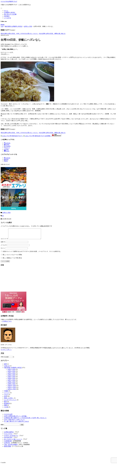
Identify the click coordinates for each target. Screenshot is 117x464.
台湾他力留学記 (9, 432)
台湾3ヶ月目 (11, 373)
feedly (7, 159)
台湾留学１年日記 (9, 12)
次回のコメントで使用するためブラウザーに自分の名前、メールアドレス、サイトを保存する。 (32, 251)
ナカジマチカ (8, 433)
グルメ (6, 394)
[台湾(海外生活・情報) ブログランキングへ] (56, 136)
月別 (2, 357)
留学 (5, 364)
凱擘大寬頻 (7, 446)
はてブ (7, 147)
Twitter (7, 144)
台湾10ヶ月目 (12, 385)
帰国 (5, 405)
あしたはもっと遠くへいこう (13, 439)
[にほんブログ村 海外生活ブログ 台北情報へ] (37, 136)
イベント (7, 392)
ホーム (6, 10)
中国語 (6, 391)
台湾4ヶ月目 (11, 374)
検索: (2, 424)
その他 (6, 407)
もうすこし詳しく (6, 349)
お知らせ (7, 366)
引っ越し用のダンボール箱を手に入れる (16, 421)
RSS (6, 161)
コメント (4, 238)
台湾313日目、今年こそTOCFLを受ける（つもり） (20, 33)
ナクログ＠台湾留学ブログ (9, 1)
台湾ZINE (7, 442)
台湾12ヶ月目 (12, 389)
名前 (3, 242)
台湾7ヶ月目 (11, 380)
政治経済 (7, 403)
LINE (7, 149)
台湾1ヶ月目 (11, 369)
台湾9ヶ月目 (11, 383)
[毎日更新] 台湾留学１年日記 (13, 26)
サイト (3, 248)
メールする (7, 18)
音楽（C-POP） (9, 398)
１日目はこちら (7, 321)
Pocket (7, 151)
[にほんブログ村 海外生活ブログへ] (12, 136)
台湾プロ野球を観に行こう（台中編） (15, 416)
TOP (2, 26)
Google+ (8, 146)
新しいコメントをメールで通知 (12, 254)
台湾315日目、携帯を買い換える (52, 33)
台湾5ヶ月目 (11, 376)
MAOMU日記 (8, 437)
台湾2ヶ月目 (11, 371)
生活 (5, 396)
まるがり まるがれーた (11, 435)
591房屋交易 (8, 441)
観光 (5, 401)
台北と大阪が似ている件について (14, 419)
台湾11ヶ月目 (28, 26)
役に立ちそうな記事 (10, 14)
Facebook (8, 143)
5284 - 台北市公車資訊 (11, 444)
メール (4, 245)
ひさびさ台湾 (8, 414)
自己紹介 (7, 16)
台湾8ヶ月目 (11, 382)
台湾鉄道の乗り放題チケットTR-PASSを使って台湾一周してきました (25, 418)
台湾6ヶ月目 (11, 378)
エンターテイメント (10, 400)
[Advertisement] (58, 280)
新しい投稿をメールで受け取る (12, 258)
